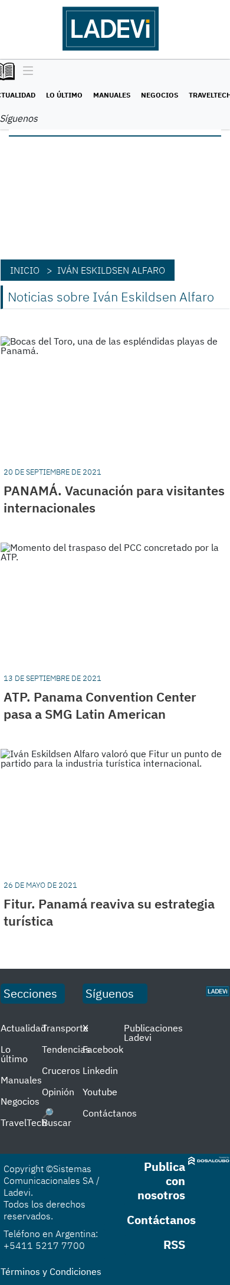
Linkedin (100, 1070)
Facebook (103, 1049)
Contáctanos (110, 1113)
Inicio (25, 270)
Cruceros (61, 1070)
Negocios (159, 94)
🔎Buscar (56, 1117)
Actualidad (23, 1028)
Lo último (64, 94)
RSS (174, 1244)
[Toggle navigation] (25, 71)
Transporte (65, 1028)
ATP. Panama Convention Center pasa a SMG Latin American (100, 705)
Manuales (111, 94)
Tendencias (66, 1049)
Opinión (58, 1092)
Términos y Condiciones (51, 1271)
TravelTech (24, 1122)
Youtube (100, 1092)
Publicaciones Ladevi (153, 1032)
